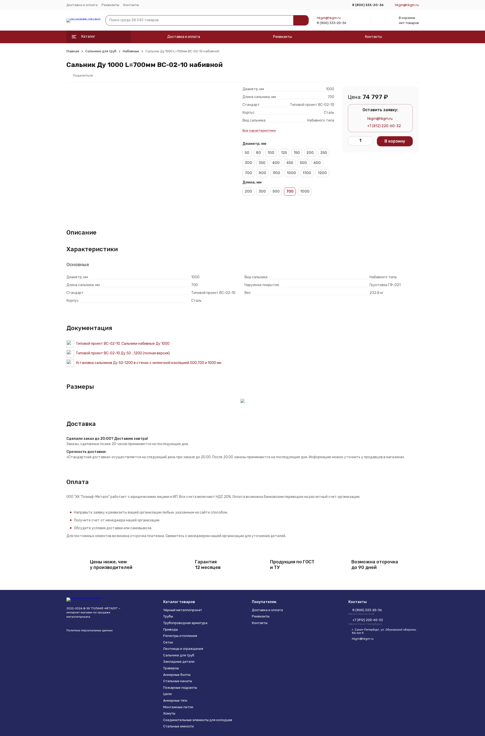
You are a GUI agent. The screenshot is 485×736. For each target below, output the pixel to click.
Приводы (170, 629)
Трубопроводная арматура (185, 623)
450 (289, 163)
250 (323, 153)
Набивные (131, 51)
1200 (322, 173)
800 (262, 173)
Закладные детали (179, 661)
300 (248, 163)
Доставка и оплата (82, 5)
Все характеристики (259, 130)
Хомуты (169, 713)
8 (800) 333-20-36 (331, 23)
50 (247, 153)
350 (262, 163)
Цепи (167, 694)
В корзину (394, 141)
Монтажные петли (178, 707)
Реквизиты (110, 5)
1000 (291, 173)
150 (297, 153)
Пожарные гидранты (180, 687)
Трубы (168, 616)
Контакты (131, 5)
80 (258, 153)
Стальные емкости (178, 726)
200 (310, 153)
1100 (307, 173)
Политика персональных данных (89, 630)
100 (271, 153)
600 (317, 163)
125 (284, 153)
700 (248, 173)
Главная (72, 51)
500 (303, 163)
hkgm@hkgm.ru (329, 18)
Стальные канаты (177, 681)
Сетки (168, 642)
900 (276, 173)
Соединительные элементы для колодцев (197, 720)
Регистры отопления (180, 636)
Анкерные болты (176, 675)
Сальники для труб (100, 51)
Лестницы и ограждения (183, 649)
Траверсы (171, 668)
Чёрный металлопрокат (182, 610)
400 (276, 163)
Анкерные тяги (175, 700)
